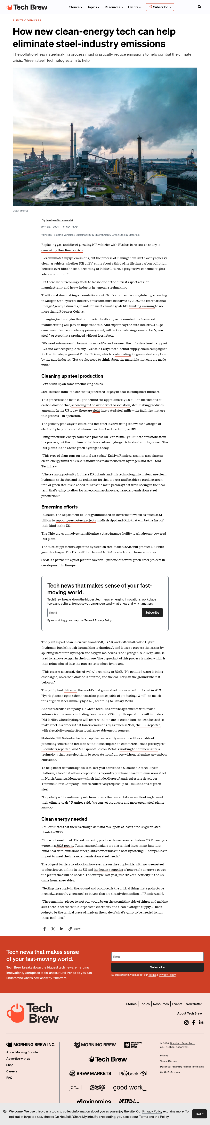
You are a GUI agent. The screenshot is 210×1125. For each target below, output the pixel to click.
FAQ (9, 1078)
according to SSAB (109, 671)
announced (102, 514)
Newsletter (194, 1004)
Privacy (164, 1055)
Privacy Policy (152, 1111)
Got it (199, 1114)
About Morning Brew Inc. (23, 1052)
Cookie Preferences (170, 1072)
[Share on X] (53, 929)
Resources (112, 7)
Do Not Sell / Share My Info (74, 1116)
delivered (70, 690)
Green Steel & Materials (125, 234)
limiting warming (142, 306)
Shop (9, 1065)
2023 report (64, 845)
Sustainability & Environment (93, 234)
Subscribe (152, 612)
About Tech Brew (189, 1013)
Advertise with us (18, 1058)
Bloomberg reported (56, 749)
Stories (74, 7)
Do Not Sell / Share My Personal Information (182, 1066)
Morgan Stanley (56, 300)
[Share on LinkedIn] (62, 929)
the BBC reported (148, 724)
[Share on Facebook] (44, 929)
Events (133, 7)
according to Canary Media (114, 700)
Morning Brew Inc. (182, 1043)
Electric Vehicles (63, 234)
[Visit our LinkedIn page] (201, 1022)
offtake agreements (124, 708)
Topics (92, 7)
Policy (164, 1116)
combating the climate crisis (62, 250)
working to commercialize (139, 749)
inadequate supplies (108, 869)
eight (96, 410)
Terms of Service (168, 1061)
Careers (11, 1071)
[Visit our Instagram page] (186, 1022)
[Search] (199, 7)
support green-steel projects (76, 520)
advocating (123, 354)
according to (90, 268)
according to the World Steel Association (100, 405)
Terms (143, 1116)
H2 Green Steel (92, 708)
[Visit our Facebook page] (193, 1022)
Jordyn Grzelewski (59, 220)
